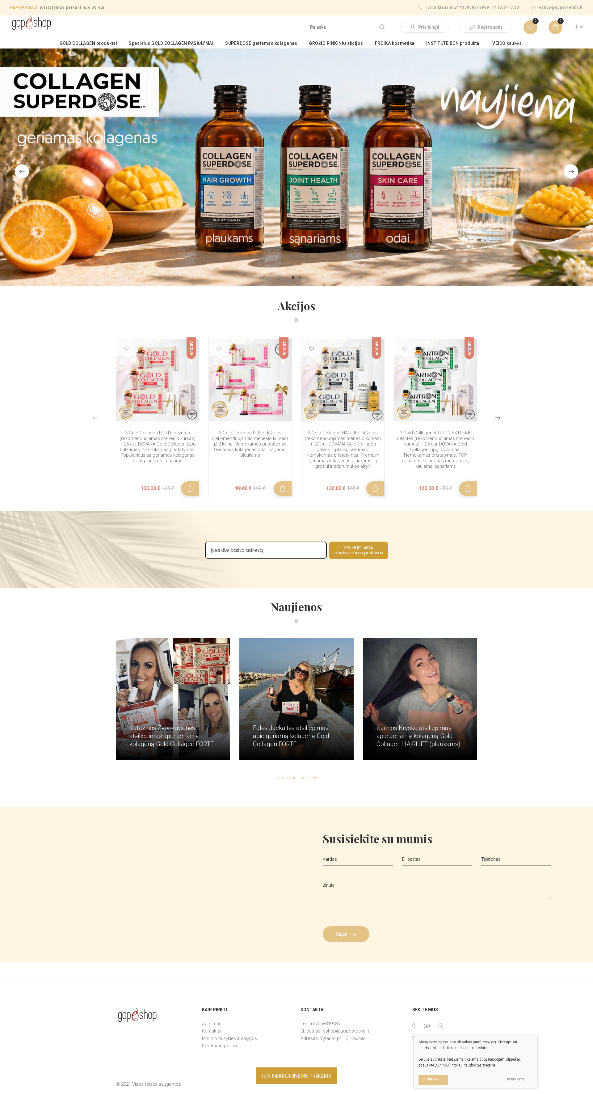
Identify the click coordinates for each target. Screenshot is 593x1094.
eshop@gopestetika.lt (561, 7)
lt (576, 26)
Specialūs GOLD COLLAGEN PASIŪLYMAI (171, 43)
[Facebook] (414, 1026)
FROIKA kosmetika (394, 43)
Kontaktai (211, 1031)
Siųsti (341, 934)
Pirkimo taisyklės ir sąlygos (229, 1038)
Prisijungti (428, 27)
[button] (293, 277)
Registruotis (490, 27)
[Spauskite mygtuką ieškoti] (382, 27)
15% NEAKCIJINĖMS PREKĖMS (296, 1075)
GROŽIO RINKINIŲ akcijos (336, 43)
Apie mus (211, 1023)
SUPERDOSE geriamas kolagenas (261, 43)
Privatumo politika (220, 1046)
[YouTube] (427, 1026)
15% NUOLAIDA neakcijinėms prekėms (358, 550)
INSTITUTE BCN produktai (453, 43)
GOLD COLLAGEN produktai (88, 43)
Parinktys (515, 1079)
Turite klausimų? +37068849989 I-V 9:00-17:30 (472, 7)
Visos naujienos (292, 777)
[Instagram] (441, 1025)
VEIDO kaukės (507, 43)
